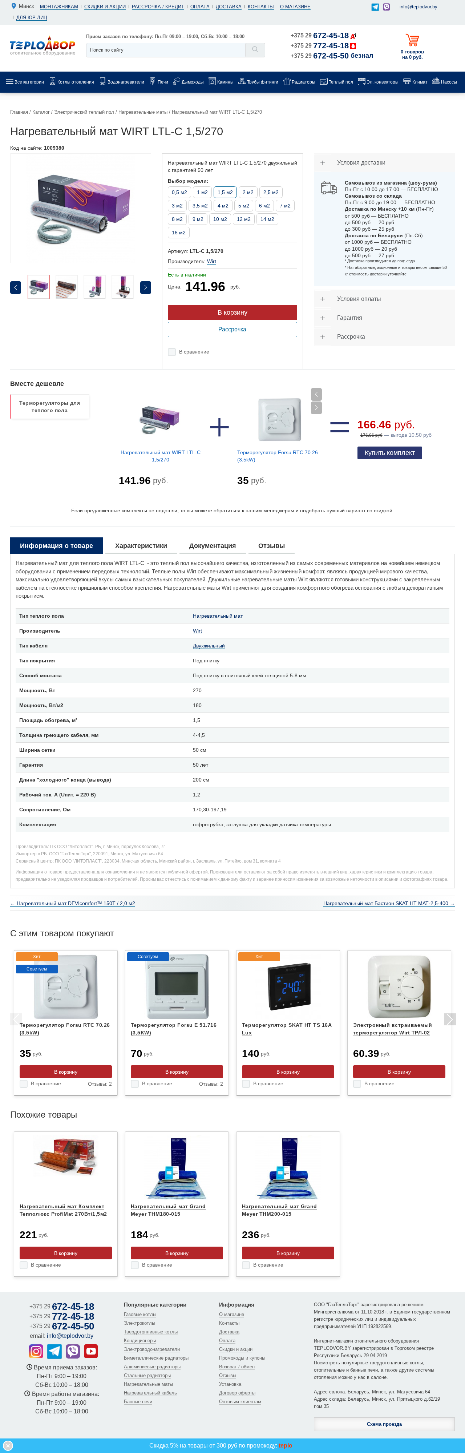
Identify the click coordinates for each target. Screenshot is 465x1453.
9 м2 (198, 219)
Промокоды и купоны (242, 1358)
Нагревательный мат (218, 616)
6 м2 (264, 206)
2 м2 (248, 192)
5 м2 (243, 206)
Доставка (229, 6)
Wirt (211, 261)
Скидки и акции (105, 6)
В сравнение (194, 352)
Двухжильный (209, 646)
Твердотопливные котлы (151, 1332)
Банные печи (138, 1401)
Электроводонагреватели (152, 1349)
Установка (230, 1384)
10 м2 (220, 219)
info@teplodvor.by (418, 6)
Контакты (261, 6)
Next (449, 1020)
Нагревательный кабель (150, 1393)
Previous (15, 1020)
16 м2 (179, 232)
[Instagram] (36, 1351)
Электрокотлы (139, 1323)
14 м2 (267, 219)
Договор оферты (237, 1393)
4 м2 (223, 206)
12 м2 (244, 219)
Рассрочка (232, 329)
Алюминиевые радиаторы (152, 1366)
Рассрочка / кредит (158, 6)
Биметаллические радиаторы (156, 1358)
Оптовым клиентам (240, 1401)
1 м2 (202, 192)
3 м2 (177, 206)
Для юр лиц (31, 17)
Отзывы (227, 1375)
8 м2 (177, 219)
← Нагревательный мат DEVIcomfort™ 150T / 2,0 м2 (72, 903)
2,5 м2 (271, 192)
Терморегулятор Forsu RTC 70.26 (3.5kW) (277, 456)
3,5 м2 (200, 206)
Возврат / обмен (237, 1366)
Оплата (200, 6)
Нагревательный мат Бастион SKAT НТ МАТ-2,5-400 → (389, 903)
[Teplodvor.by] (42, 45)
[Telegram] (375, 7)
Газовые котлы (140, 1314)
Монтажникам (59, 6)
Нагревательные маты (148, 1384)
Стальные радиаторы (147, 1375)
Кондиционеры (140, 1340)
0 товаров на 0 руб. (412, 54)
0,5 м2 (179, 192)
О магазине (295, 6)
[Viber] (386, 7)
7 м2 (285, 206)
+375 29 (320, 35)
